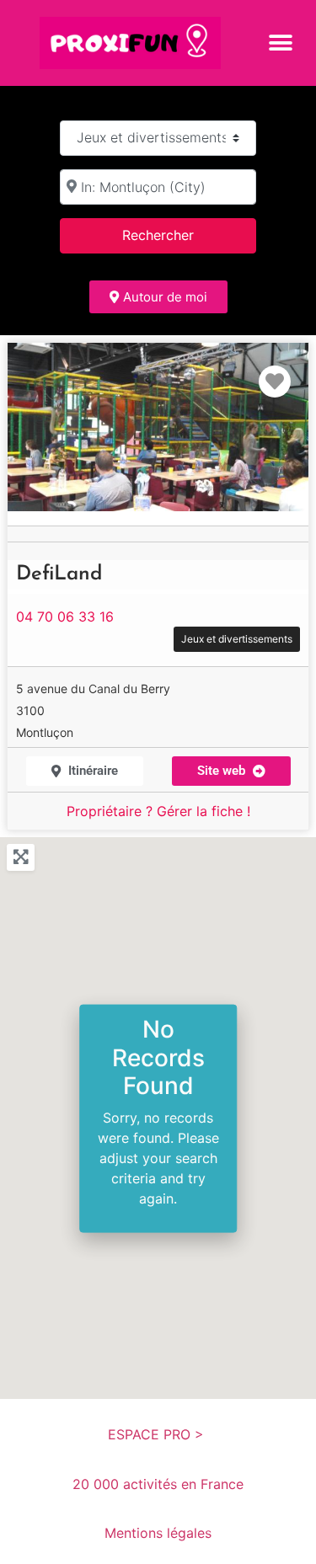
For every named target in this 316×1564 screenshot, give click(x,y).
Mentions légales (158, 1532)
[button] (280, 42)
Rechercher (179, 234)
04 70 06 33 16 (65, 616)
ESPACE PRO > (158, 1434)
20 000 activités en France (158, 1484)
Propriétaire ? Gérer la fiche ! (158, 811)
